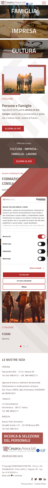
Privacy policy (26, 483)
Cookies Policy (40, 483)
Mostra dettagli (35, 268)
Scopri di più (13, 128)
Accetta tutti (24, 275)
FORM (6, 334)
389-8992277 (31, 375)
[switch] (41, 244)
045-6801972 (12, 375)
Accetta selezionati (24, 281)
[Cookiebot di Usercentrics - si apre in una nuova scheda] (34, 199)
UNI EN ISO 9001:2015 (12, 455)
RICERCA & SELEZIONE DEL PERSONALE (21, 438)
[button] (20, 346)
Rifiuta (24, 287)
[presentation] (3, 311)
